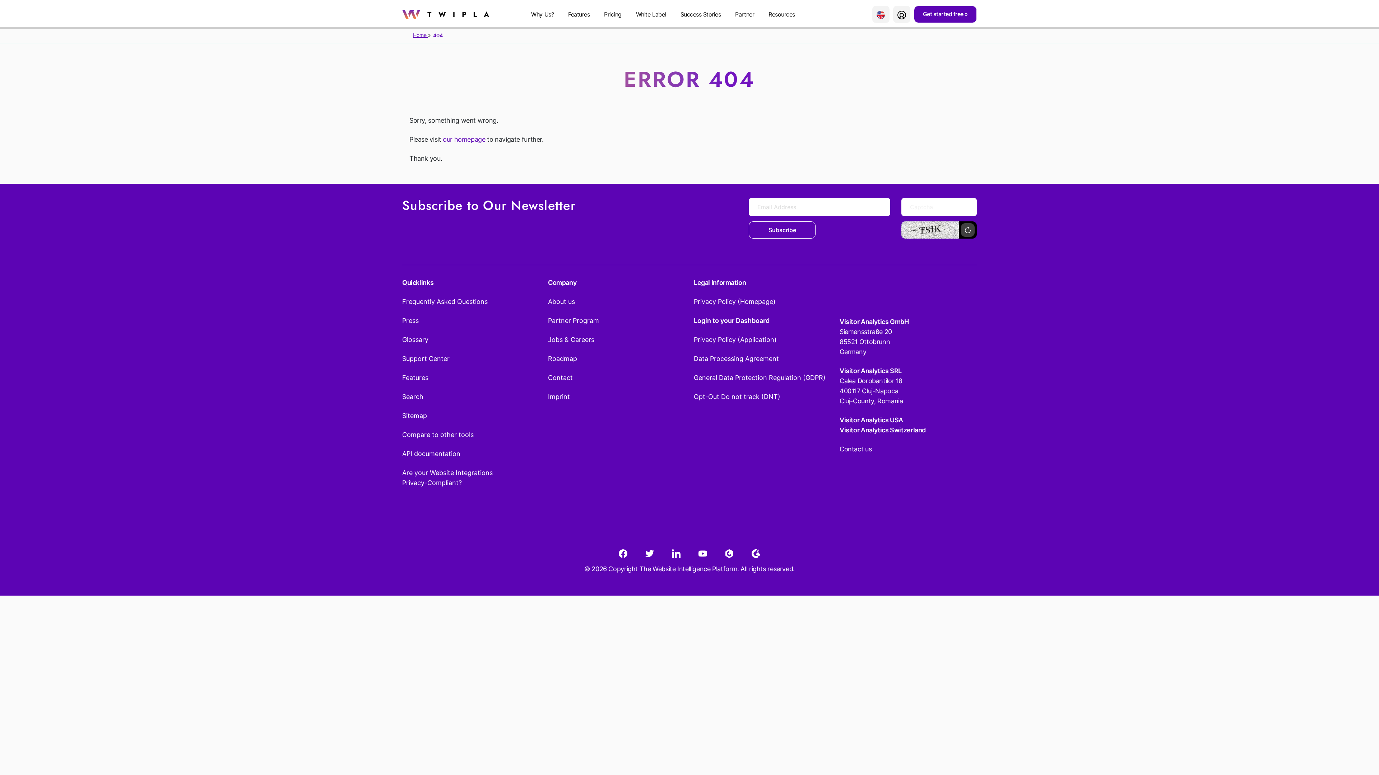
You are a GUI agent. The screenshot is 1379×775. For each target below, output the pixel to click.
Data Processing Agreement (736, 358)
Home (420, 35)
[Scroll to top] (1360, 734)
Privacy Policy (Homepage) (735, 301)
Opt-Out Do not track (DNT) (737, 396)
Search (412, 396)
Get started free (944, 14)
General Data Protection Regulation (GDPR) (760, 377)
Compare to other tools (438, 434)
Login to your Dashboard (732, 320)
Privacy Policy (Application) (735, 339)
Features (579, 14)
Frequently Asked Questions (445, 301)
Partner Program (573, 320)
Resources (782, 14)
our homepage (464, 139)
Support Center (426, 358)
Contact (560, 377)
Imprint (559, 396)
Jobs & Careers (571, 339)
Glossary (415, 339)
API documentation (431, 453)
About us (561, 301)
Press (410, 320)
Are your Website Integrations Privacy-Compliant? (447, 478)
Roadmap (562, 358)
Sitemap (414, 415)
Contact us (856, 449)
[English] (881, 14)
